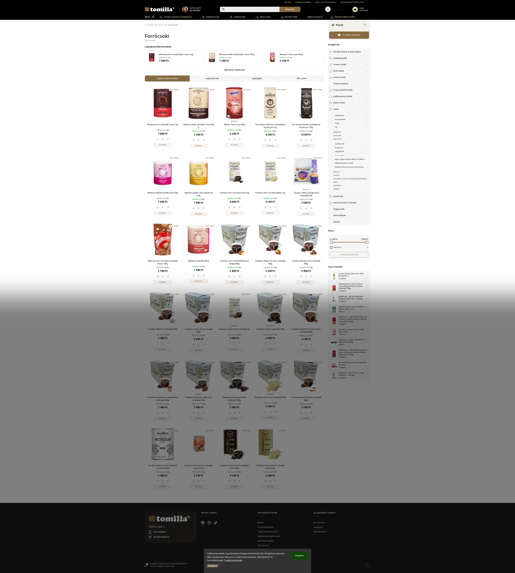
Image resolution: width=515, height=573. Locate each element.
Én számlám (319, 522)
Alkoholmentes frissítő (344, 163)
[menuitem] (179, 17)
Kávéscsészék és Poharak (344, 202)
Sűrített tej (337, 132)
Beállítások (212, 566)
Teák (337, 123)
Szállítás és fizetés (266, 540)
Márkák (336, 221)
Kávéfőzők (338, 196)
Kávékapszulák (340, 58)
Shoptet (160, 566)
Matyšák (336, 189)
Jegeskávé (339, 151)
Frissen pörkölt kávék (343, 89)
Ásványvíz (339, 147)
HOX (172, 566)
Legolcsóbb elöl (212, 78)
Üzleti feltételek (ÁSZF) (326, 2)
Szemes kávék (339, 64)
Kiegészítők (338, 209)
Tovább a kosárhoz (351, 35)
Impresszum (263, 545)
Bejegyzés (318, 527)
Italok (336, 109)
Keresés (290, 9)
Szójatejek (337, 135)
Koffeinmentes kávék (342, 96)
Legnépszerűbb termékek (167, 78)
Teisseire (336, 175)
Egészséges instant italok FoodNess (350, 159)
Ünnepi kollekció (340, 83)
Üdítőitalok (339, 115)
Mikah (335, 182)
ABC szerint (302, 78)
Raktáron (351, 247)
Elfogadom (299, 555)
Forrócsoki (339, 155)
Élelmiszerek (339, 102)
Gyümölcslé (339, 144)
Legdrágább (257, 78)
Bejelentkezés (320, 531)
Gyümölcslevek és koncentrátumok (349, 167)
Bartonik (336, 172)
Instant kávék (339, 77)
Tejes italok (337, 139)
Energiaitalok (340, 119)
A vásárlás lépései (303, 2)
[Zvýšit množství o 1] (168, 139)
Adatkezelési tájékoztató (352, 2)
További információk (233, 560)
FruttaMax (337, 185)
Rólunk (288, 2)
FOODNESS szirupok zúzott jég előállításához (350, 179)
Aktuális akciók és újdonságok (347, 51)
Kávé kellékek (339, 215)
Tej (336, 127)
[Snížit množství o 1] (157, 139)
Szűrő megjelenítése (349, 254)
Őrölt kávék (338, 70)
